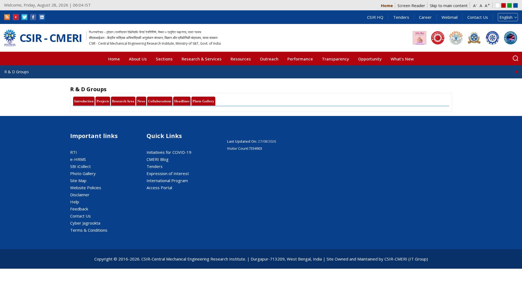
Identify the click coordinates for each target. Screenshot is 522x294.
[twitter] (24, 17)
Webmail (450, 17)
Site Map (78, 180)
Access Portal (159, 187)
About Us (138, 59)
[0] (516, 72)
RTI (73, 152)
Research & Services (202, 59)
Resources (241, 59)
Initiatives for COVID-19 (169, 152)
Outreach (269, 59)
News (141, 101)
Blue (515, 5)
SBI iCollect (80, 166)
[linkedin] (42, 17)
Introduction (84, 101)
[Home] (10, 38)
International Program (167, 180)
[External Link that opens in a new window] (419, 38)
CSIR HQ (375, 17)
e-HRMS (78, 159)
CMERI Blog (158, 159)
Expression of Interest (168, 173)
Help (74, 201)
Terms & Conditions (88, 230)
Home (387, 5)
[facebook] (33, 17)
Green (509, 5)
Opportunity (370, 59)
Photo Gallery (203, 101)
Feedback (79, 209)
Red (503, 5)
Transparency (335, 59)
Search (515, 58)
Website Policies (85, 187)
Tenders (401, 17)
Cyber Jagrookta (85, 223)
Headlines (181, 101)
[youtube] (16, 17)
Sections (164, 59)
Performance (300, 59)
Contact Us (477, 17)
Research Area (123, 101)
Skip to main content (449, 5)
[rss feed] (7, 17)
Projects (103, 101)
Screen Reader (411, 5)
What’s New (402, 59)
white (497, 5)
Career (425, 17)
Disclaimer (79, 194)
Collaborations (159, 101)
